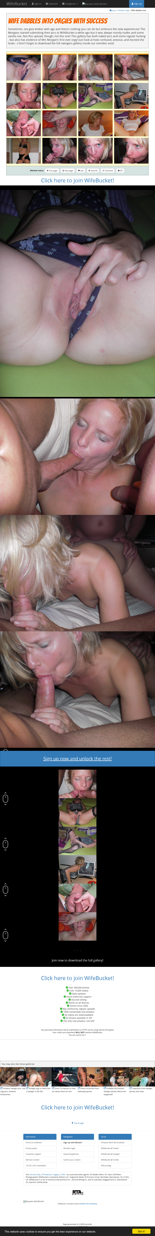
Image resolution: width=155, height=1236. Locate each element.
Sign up (138, 3)
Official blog (106, 1165)
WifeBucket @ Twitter (110, 1148)
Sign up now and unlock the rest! (77, 759)
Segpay (56, 1174)
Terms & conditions (34, 1142)
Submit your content (71, 1160)
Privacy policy (31, 1148)
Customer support (33, 1154)
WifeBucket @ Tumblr (110, 1160)
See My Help (35, 1174)
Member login (69, 1148)
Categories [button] (70, 3)
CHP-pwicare (46, 1174)
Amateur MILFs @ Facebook (112, 1142)
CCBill (62, 1174)
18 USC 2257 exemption (36, 1165)
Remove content (32, 1160)
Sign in (37, 3)
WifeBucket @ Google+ (110, 1154)
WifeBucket (16, 3)
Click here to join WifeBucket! (77, 180)
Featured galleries (71, 1154)
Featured (53, 3)
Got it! (141, 1231)
